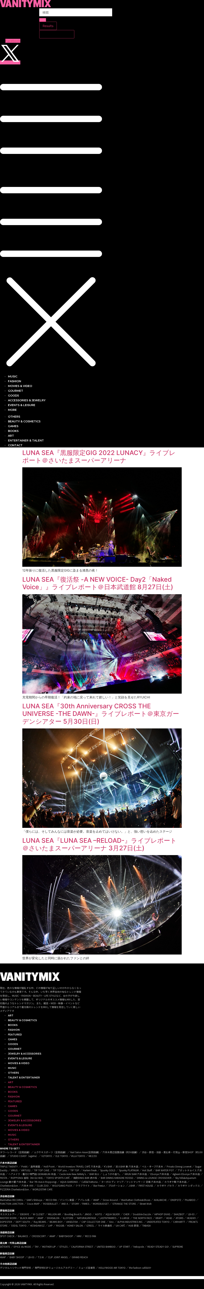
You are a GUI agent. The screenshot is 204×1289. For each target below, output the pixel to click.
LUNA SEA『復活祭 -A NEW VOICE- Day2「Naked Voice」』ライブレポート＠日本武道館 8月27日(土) (97, 583)
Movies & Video (18, 1063)
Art (10, 1015)
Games (12, 1039)
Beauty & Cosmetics (22, 1020)
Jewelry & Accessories (24, 1053)
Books (13, 1025)
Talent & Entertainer (24, 1077)
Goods (13, 1044)
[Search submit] (42, 20)
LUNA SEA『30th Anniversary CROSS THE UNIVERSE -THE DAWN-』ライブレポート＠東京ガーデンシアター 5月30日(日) (100, 713)
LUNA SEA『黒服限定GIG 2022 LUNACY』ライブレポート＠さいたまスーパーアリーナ (99, 456)
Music (12, 1067)
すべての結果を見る (57, 34)
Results (48, 26)
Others (13, 1072)
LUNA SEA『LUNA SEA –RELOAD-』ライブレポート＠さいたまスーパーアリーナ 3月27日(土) (99, 844)
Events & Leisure (20, 1058)
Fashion (14, 1029)
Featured (15, 1034)
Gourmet (15, 1048)
